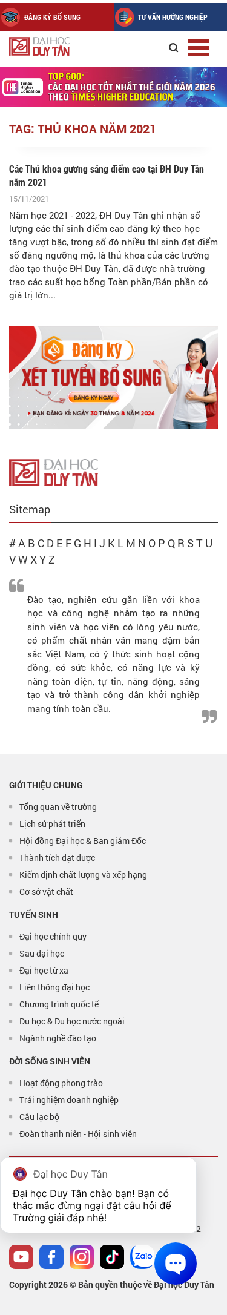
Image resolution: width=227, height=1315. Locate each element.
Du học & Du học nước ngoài (72, 1021)
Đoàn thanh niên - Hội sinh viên (78, 1133)
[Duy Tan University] (66, 46)
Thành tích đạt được (57, 857)
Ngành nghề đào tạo (57, 1038)
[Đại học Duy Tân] (53, 471)
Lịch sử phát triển (52, 823)
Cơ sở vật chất (46, 891)
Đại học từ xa (43, 970)
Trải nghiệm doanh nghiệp (69, 1100)
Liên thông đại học (54, 987)
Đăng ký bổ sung (52, 17)
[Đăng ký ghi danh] (113, 377)
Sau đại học (41, 953)
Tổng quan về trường (58, 806)
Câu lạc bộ (39, 1116)
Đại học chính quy (53, 936)
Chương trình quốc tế (59, 1004)
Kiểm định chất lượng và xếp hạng (83, 874)
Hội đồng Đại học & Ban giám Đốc (82, 840)
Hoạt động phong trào (61, 1083)
